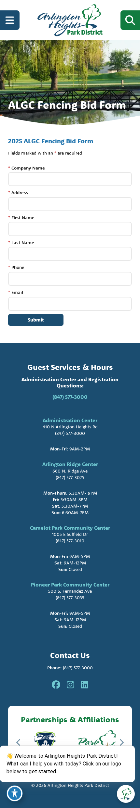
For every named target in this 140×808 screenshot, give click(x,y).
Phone (16, 267)
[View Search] (130, 20)
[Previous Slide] (18, 742)
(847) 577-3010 (70, 541)
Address (18, 193)
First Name (21, 218)
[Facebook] (56, 685)
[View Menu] (10, 20)
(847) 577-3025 (70, 477)
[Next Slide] (121, 742)
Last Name (21, 243)
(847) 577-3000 (70, 397)
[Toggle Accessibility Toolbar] (14, 793)
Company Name (26, 168)
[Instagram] (70, 685)
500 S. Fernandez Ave (70, 591)
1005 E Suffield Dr (70, 534)
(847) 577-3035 (70, 597)
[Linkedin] (84, 685)
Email (15, 292)
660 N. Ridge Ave (70, 471)
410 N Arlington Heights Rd (70, 427)
